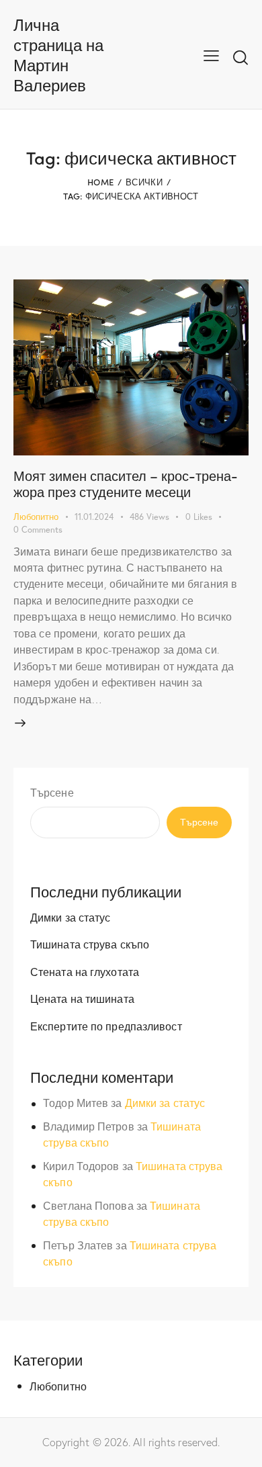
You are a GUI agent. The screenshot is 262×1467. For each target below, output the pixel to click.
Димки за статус (70, 917)
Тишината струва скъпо (89, 944)
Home (100, 181)
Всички (144, 181)
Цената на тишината (82, 998)
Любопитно (35, 517)
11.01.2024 (94, 517)
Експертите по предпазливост (106, 1026)
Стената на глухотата (84, 972)
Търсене (52, 792)
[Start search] (240, 57)
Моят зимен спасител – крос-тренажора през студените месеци (125, 483)
